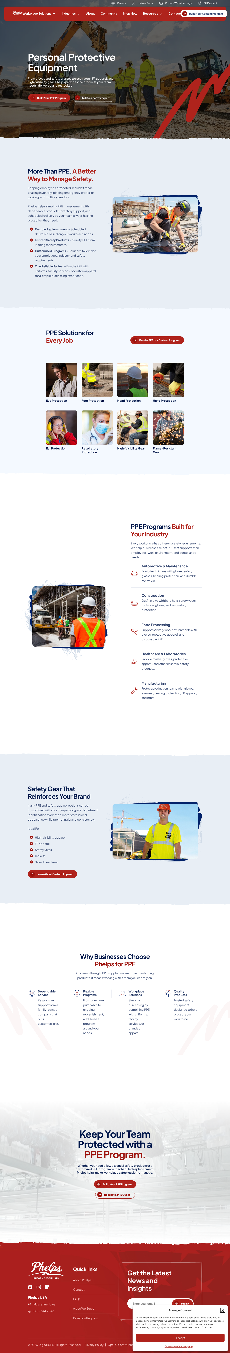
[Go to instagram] (38, 1287)
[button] (223, 1310)
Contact (174, 13)
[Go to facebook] (30, 1287)
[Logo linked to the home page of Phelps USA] (17, 14)
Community (109, 13)
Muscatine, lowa (44, 1304)
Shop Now (130, 13)
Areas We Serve (83, 1308)
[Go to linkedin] (47, 1287)
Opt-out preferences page (179, 1346)
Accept (180, 1338)
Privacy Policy (94, 1345)
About (90, 13)
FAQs (76, 1299)
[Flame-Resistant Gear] (168, 434)
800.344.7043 (43, 1311)
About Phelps (82, 1280)
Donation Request (85, 1318)
